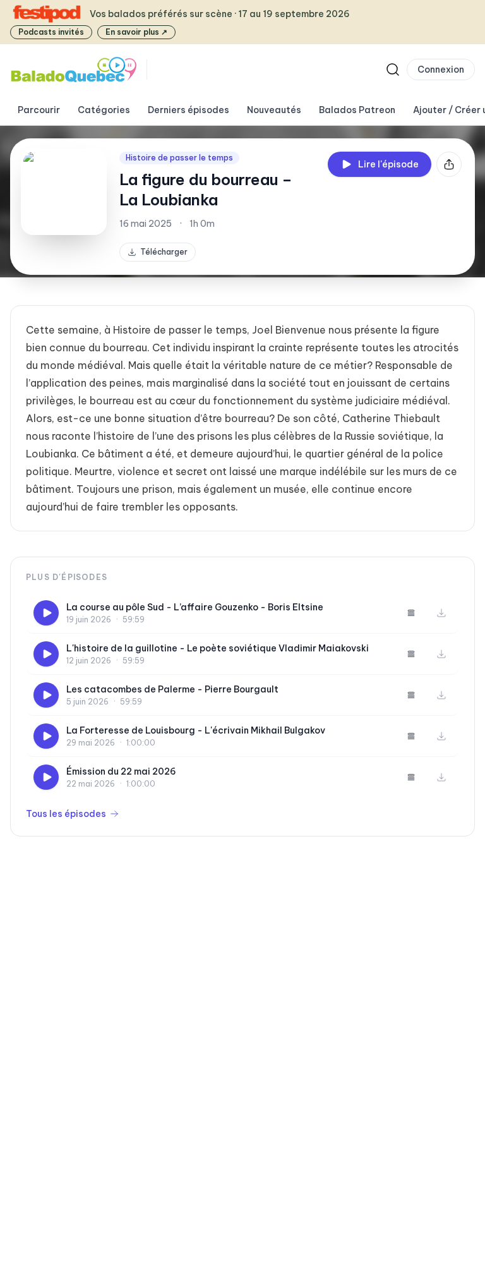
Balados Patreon (357, 110)
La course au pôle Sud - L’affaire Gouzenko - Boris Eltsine (194, 607)
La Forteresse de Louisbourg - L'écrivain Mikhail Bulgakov (195, 730)
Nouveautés (274, 110)
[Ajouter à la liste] (411, 613)
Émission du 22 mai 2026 (121, 771)
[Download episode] (441, 613)
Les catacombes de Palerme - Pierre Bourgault (172, 689)
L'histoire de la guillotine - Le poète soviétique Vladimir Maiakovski (217, 648)
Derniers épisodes (188, 110)
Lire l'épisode (388, 164)
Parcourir (39, 110)
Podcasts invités (51, 32)
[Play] (46, 612)
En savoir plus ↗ (136, 32)
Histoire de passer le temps (179, 157)
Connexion (440, 69)
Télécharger (164, 252)
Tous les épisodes (66, 813)
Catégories (104, 110)
